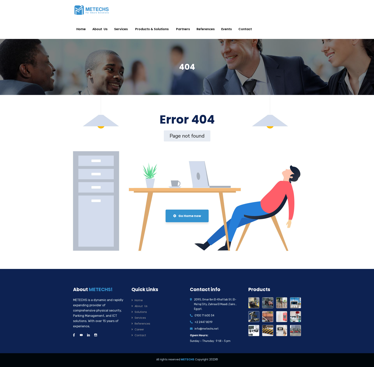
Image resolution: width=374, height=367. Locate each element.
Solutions (141, 312)
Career (139, 329)
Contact (140, 335)
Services (140, 318)
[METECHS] (91, 10)
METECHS (187, 359)
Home (139, 300)
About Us (141, 306)
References (142, 324)
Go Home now (189, 216)
